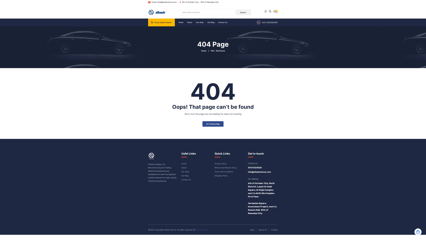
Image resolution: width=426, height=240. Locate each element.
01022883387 (272, 22)
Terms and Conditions (224, 172)
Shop (252, 230)
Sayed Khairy (201, 230)
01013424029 (255, 167)
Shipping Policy (221, 176)
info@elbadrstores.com (167, 2)
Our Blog (210, 22)
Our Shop (200, 22)
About (189, 22)
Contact (274, 230)
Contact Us (222, 22)
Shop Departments (163, 22)
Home (181, 22)
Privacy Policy (221, 164)
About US (263, 230)
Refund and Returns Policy (226, 168)
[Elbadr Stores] (156, 12)
